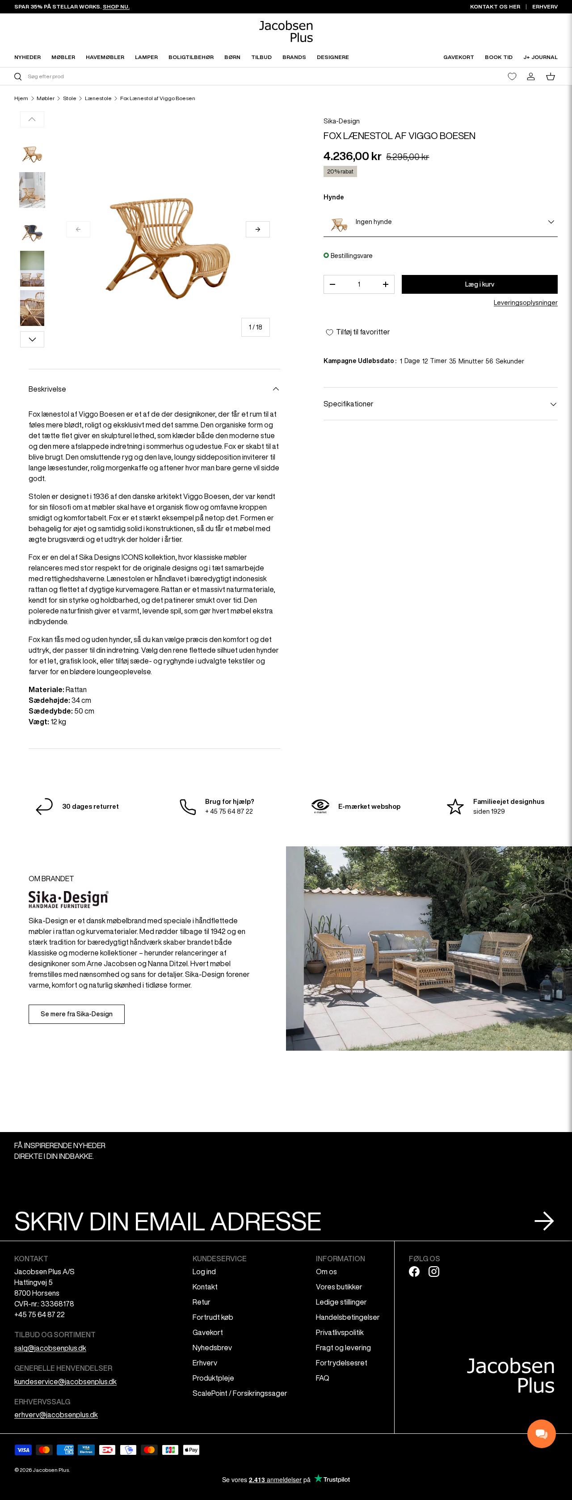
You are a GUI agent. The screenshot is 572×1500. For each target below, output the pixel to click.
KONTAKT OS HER (495, 6)
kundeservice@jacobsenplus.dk (65, 1381)
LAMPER (146, 57)
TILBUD (261, 57)
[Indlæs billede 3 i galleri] (32, 229)
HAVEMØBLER (105, 57)
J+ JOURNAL (540, 57)
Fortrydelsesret (341, 1362)
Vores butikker (339, 1286)
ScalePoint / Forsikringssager (240, 1393)
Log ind (204, 1271)
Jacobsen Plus (51, 1470)
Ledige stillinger (341, 1302)
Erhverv (205, 1362)
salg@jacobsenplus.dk (50, 1348)
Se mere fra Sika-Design (77, 1014)
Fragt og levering (343, 1347)
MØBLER (63, 57)
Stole (69, 98)
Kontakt (205, 1286)
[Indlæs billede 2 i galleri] (32, 190)
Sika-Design (342, 121)
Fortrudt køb (213, 1317)
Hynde (334, 197)
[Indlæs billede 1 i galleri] (32, 151)
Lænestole (98, 98)
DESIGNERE (333, 57)
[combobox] (149, 76)
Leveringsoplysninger (526, 303)
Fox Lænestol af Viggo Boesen (157, 98)
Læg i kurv (479, 284)
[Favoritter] (512, 76)
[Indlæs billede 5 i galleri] (32, 308)
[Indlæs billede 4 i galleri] (32, 269)
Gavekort (208, 1332)
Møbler (46, 98)
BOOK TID (499, 57)
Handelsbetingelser (348, 1317)
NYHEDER (27, 57)
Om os (326, 1271)
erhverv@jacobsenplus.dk (56, 1414)
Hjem (21, 98)
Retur (201, 1302)
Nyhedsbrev (212, 1347)
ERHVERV (545, 6)
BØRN (232, 57)
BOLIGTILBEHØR (191, 57)
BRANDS (294, 57)
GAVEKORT (458, 57)
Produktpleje (213, 1378)
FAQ (322, 1378)
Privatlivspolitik (340, 1332)
